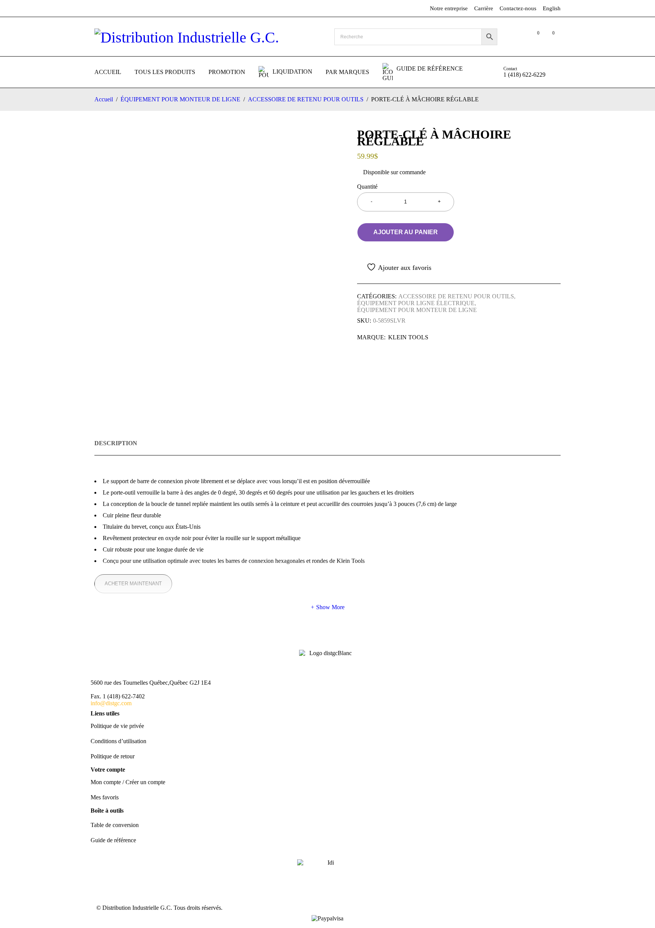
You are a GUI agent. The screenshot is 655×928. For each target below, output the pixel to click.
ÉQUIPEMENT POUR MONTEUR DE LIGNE (180, 99)
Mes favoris (105, 797)
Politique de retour (113, 756)
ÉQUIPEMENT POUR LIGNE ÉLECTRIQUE (416, 303)
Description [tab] (115, 443)
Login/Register (517, 36)
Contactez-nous (518, 8)
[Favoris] (394, 267)
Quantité (367, 186)
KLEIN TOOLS (408, 337)
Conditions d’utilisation (118, 741)
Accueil (103, 99)
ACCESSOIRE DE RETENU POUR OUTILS (306, 99)
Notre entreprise (449, 8)
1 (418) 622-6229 (524, 74)
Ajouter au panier (405, 232)
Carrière (483, 8)
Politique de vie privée (117, 726)
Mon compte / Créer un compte (128, 782)
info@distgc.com (111, 703)
